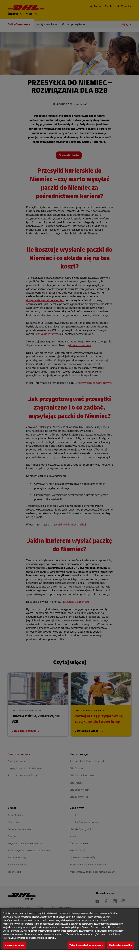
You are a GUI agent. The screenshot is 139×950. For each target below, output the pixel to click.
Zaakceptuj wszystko (120, 945)
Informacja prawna (46, 937)
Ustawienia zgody (14, 945)
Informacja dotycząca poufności (20, 937)
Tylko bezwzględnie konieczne (86, 945)
